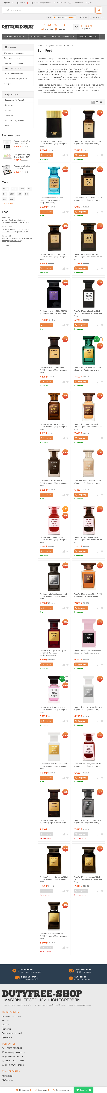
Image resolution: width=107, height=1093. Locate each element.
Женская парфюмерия (15, 36)
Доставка (79, 2)
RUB (47, 17)
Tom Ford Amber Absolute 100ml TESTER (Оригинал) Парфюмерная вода (88, 879)
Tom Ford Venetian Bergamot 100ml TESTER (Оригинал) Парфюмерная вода (54, 879)
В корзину (47, 155)
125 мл (14, 189)
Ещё (88, 2)
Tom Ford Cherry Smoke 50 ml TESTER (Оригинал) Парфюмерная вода (88, 539)
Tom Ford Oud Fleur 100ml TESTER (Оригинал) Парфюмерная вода (87, 821)
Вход (85, 17)
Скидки (7, 83)
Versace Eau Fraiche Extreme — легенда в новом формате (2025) (15, 221)
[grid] (93, 102)
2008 (26, 194)
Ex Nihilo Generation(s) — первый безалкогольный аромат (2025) (15, 230)
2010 (12, 199)
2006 (12, 194)
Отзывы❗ (24, 2)
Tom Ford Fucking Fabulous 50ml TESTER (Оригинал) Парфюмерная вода (88, 313)
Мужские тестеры (88, 36)
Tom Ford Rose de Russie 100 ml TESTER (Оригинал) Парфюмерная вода (53, 709)
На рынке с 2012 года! (63, 2)
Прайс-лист (9, 125)
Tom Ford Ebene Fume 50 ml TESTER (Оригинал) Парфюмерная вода (88, 595)
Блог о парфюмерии (42, 2)
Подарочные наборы (13, 73)
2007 (19, 194)
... (102, 36)
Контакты (8, 115)
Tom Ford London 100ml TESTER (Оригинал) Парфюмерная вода (53, 821)
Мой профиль (8, 1080)
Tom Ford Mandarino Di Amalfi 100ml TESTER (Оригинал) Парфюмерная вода (51, 200)
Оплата (7, 110)
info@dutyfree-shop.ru (14, 1065)
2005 (4, 194)
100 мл (5, 189)
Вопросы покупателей (14, 120)
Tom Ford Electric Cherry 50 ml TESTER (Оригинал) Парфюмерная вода (53, 539)
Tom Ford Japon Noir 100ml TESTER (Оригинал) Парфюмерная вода (87, 142)
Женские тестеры (39, 36)
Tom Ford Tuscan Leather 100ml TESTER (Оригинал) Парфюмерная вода (88, 256)
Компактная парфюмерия (15, 78)
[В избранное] (67, 155)
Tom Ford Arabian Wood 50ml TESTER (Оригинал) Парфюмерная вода (53, 935)
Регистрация (98, 17)
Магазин (10, 2)
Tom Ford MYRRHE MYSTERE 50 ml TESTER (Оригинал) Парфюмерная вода (53, 426)
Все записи (6, 245)
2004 (29, 189)
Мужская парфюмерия (63, 36)
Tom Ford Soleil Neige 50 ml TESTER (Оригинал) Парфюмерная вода (88, 708)
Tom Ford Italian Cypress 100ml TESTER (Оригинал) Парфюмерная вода (53, 369)
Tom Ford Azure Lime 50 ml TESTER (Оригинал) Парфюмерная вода (87, 368)
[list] (97, 102)
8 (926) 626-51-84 (53, 25)
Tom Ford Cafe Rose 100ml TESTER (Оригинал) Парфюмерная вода (53, 312)
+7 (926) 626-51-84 (13, 1048)
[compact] (101, 102)
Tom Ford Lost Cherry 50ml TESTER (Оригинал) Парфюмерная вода (87, 765)
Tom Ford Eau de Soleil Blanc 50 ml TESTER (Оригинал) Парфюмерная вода (53, 766)
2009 (4, 199)
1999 (22, 189)
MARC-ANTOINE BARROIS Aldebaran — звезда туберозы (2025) (17, 239)
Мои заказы (7, 1076)
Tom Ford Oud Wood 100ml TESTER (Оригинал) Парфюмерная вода (88, 199)
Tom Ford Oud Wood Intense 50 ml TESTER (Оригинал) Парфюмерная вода (53, 596)
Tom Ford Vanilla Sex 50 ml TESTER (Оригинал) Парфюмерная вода (87, 482)
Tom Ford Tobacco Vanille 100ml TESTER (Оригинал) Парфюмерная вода (53, 256)
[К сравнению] (63, 155)
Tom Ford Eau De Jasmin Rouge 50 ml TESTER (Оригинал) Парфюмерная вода (53, 652)
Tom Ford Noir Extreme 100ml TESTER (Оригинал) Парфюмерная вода (53, 143)
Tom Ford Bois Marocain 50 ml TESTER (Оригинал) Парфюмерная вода (88, 426)
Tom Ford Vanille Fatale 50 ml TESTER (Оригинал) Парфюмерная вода (53, 483)
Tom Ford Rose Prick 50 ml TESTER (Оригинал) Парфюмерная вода (87, 651)
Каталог (12, 47)
